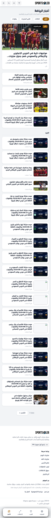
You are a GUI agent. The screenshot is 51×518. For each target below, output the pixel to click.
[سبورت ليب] (25, 433)
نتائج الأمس (45, 463)
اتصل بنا (27, 492)
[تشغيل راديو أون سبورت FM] (14, 3)
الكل (45, 19)
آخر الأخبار (46, 474)
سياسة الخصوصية (37, 492)
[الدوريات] (19, 3)
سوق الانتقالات (44, 470)
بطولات (14, 19)
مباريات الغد (45, 459)
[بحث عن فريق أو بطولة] (9, 3)
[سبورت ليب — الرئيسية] (42, 3)
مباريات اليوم (44, 455)
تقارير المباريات (25, 19)
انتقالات (37, 19)
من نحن (46, 492)
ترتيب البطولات (44, 467)
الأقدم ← (22, 413)
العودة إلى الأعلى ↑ (43, 503)
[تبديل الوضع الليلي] (3, 3)
